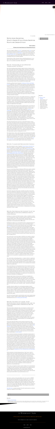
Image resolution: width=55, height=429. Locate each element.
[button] (41, 38)
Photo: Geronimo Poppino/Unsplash (50, 34)
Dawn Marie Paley (9, 388)
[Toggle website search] (52, 2)
